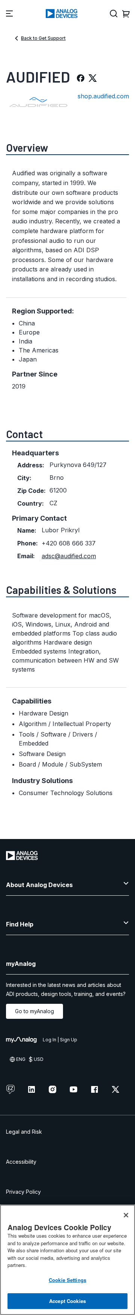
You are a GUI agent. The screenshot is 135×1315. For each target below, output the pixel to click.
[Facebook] (80, 78)
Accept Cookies (67, 1300)
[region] (67, 1260)
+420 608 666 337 (69, 543)
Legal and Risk (24, 1131)
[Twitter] (92, 78)
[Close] (126, 1215)
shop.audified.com (103, 96)
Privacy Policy (23, 1191)
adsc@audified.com (69, 556)
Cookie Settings (67, 1279)
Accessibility (21, 1161)
